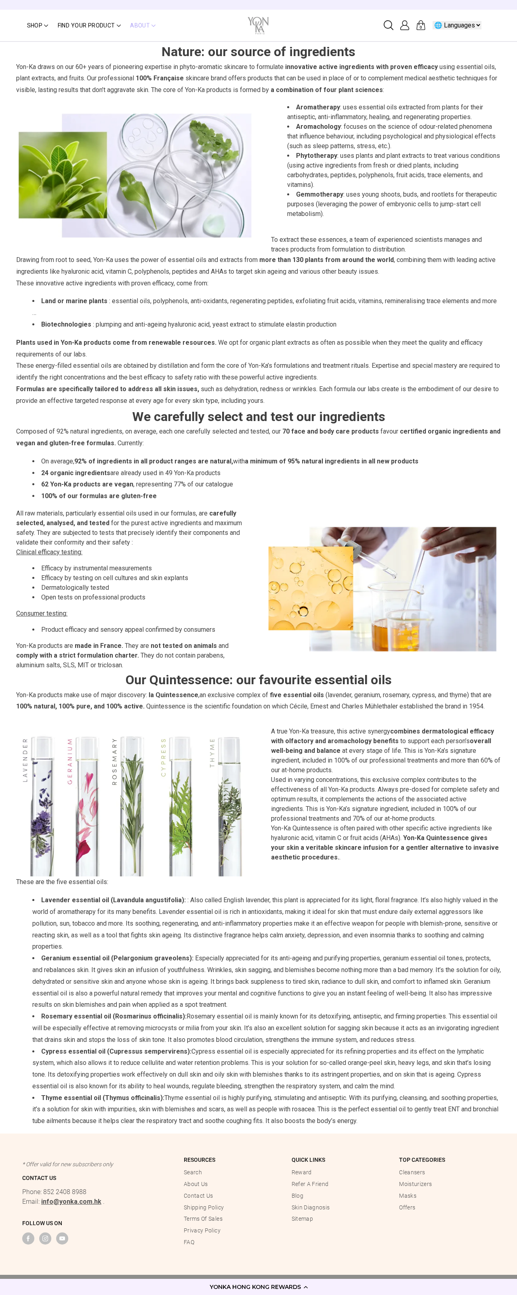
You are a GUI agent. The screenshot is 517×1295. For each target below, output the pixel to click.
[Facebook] (28, 1238)
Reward (302, 1172)
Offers (407, 1207)
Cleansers (412, 1172)
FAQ (189, 1242)
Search (193, 1172)
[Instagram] (45, 1238)
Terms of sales (203, 1218)
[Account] (405, 25)
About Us (196, 1184)
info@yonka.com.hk (71, 1201)
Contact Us (198, 1195)
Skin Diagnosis (311, 1207)
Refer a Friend (310, 1184)
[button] (258, 1287)
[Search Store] (388, 25)
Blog (297, 1195)
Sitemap (302, 1218)
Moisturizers (415, 1184)
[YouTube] (62, 1238)
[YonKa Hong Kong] (258, 25)
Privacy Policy (202, 1230)
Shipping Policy (204, 1207)
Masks (407, 1195)
